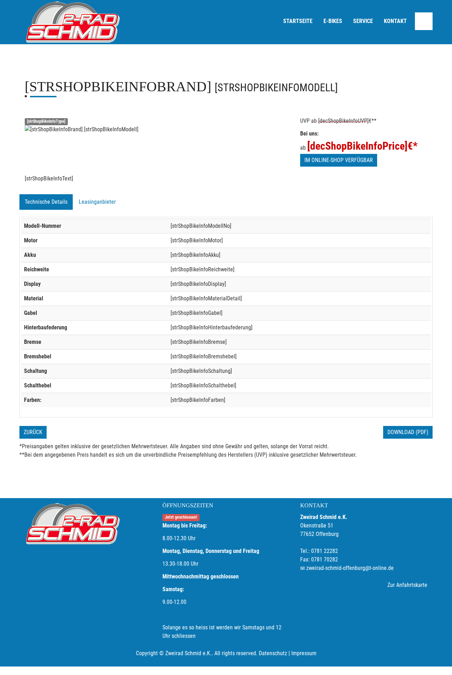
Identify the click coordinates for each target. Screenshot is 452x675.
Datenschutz (273, 653)
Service (363, 21)
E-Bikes (332, 21)
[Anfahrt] (424, 21)
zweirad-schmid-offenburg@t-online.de (350, 568)
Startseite (298, 21)
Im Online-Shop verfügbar (338, 160)
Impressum (303, 653)
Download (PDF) (407, 432)
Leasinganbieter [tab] (97, 201)
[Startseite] (72, 22)
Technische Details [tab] (46, 201)
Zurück (33, 432)
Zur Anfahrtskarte (407, 585)
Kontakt (395, 21)
